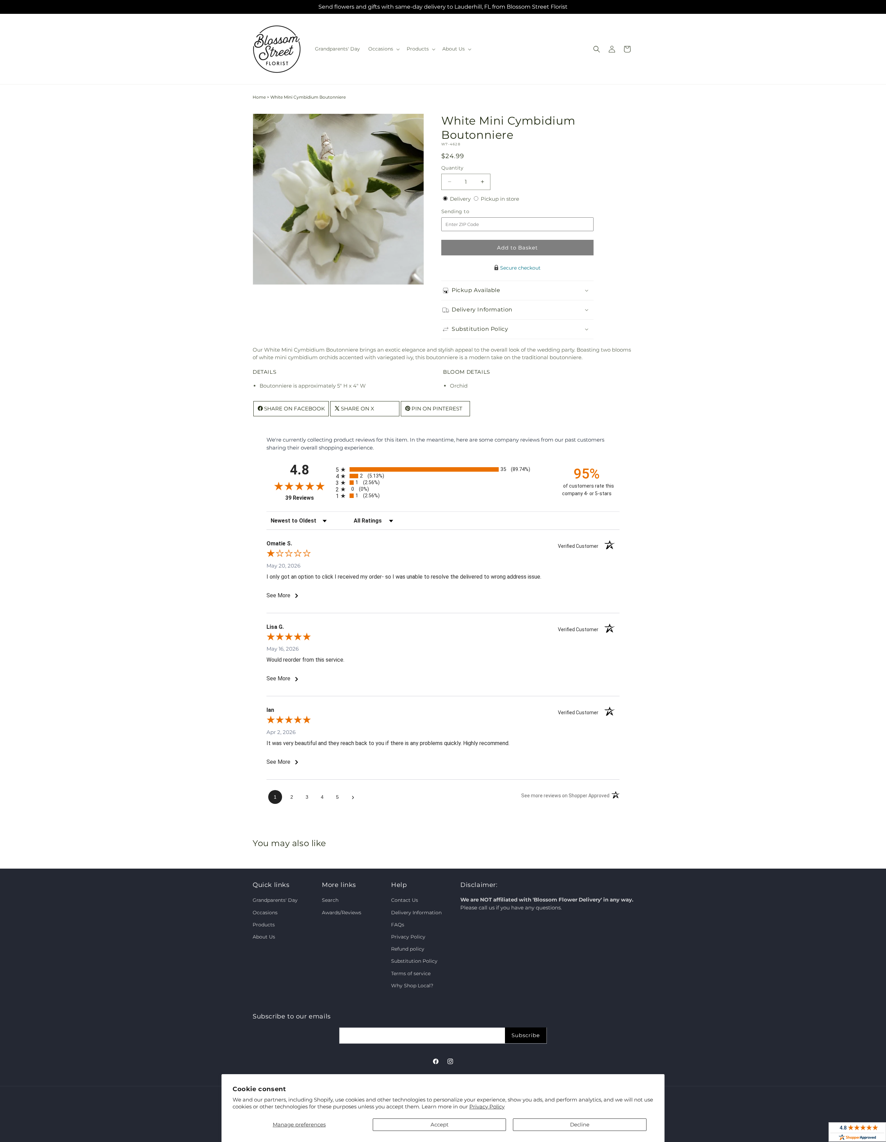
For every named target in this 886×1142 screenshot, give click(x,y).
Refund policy (407, 949)
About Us (264, 937)
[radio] (443, 469)
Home (259, 97)
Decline (579, 1124)
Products (264, 925)
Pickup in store (500, 199)
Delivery (461, 199)
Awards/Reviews (341, 912)
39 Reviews (308, 498)
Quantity (452, 168)
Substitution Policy (414, 961)
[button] (383, 49)
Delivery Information (416, 912)
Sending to (465, 211)
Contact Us (404, 900)
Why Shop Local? (412, 985)
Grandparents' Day (275, 900)
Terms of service (411, 973)
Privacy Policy (487, 1106)
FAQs (397, 925)
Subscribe (526, 1035)
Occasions (265, 912)
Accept (440, 1124)
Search (330, 900)
